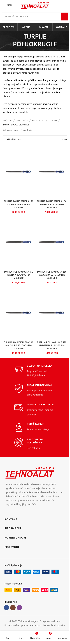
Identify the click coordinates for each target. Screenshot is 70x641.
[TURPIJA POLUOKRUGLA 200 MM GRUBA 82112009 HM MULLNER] (18, 313)
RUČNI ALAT (38, 121)
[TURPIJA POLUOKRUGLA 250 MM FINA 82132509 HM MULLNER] (18, 172)
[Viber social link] (19, 607)
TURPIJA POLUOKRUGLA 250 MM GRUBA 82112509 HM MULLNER (52, 275)
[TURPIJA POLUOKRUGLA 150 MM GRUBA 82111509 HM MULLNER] (51, 313)
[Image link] (29, 472)
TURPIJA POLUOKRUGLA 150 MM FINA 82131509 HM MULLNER (18, 275)
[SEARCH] (64, 16)
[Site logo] (35, 5)
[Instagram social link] (13, 607)
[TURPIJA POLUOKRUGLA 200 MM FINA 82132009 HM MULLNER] (51, 172)
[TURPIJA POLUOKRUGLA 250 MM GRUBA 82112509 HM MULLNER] (51, 242)
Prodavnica (22, 121)
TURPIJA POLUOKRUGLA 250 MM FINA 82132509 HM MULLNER (18, 205)
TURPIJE (53, 121)
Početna (7, 121)
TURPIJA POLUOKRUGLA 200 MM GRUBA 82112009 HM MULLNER (18, 346)
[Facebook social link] (6, 607)
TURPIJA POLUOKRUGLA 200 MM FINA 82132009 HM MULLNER (52, 205)
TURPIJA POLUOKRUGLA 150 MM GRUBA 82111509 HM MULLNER (51, 346)
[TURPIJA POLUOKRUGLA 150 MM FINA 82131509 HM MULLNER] (18, 242)
